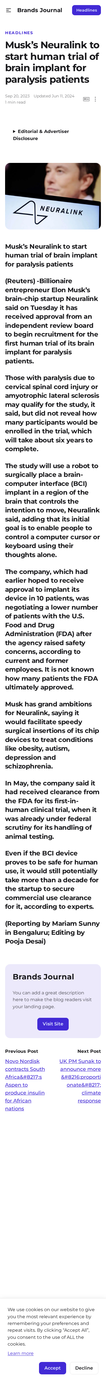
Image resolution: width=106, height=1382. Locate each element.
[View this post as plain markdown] (86, 99)
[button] (8, 10)
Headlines (86, 10)
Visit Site (53, 1024)
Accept (52, 1368)
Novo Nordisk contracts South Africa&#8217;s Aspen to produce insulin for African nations (25, 1085)
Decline (84, 1368)
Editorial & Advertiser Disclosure (41, 135)
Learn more (21, 1353)
